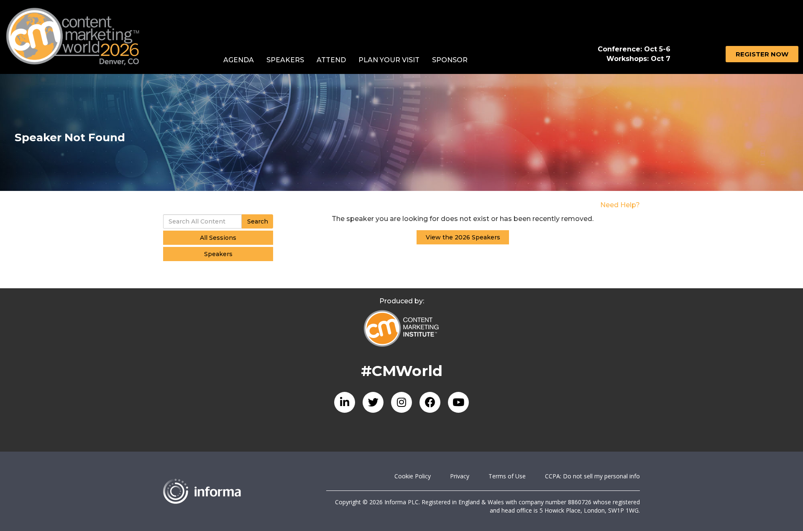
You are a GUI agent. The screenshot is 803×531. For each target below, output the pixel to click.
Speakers (285, 60)
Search (257, 221)
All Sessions (218, 237)
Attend (331, 60)
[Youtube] (458, 402)
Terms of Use (507, 476)
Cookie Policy (412, 476)
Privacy (459, 476)
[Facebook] (429, 402)
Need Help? (620, 205)
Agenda (238, 60)
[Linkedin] (344, 402)
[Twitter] (373, 402)
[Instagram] (401, 402)
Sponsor (450, 60)
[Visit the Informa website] (238, 491)
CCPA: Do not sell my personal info (592, 476)
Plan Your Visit (388, 60)
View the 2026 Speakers (463, 237)
